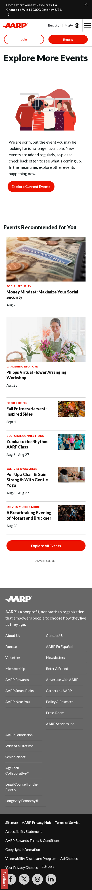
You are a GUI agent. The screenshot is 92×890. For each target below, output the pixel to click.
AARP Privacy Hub (36, 822)
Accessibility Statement (23, 831)
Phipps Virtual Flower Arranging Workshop (36, 375)
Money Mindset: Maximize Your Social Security (42, 294)
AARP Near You (17, 701)
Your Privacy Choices (21, 867)
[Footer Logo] (46, 598)
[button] (87, 25)
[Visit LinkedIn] (51, 879)
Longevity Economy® (22, 800)
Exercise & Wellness (21, 468)
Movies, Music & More (23, 507)
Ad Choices (69, 858)
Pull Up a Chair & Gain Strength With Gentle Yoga (27, 480)
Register (54, 25)
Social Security (18, 286)
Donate (11, 646)
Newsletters (55, 657)
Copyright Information (22, 849)
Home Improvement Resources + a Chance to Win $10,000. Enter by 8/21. (34, 7)
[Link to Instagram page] (37, 879)
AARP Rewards (17, 679)
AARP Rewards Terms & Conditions (32, 840)
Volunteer (12, 657)
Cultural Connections (25, 435)
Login (69, 25)
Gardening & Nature (22, 366)
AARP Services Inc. (60, 723)
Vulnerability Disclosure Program (30, 858)
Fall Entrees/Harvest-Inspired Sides (26, 411)
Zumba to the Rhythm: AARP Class (27, 444)
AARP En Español (59, 646)
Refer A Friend (57, 668)
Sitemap (11, 822)
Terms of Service (67, 822)
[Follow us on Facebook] (10, 879)
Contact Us (54, 635)
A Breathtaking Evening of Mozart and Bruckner (29, 515)
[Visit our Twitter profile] (24, 879)
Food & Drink (16, 403)
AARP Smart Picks (19, 690)
